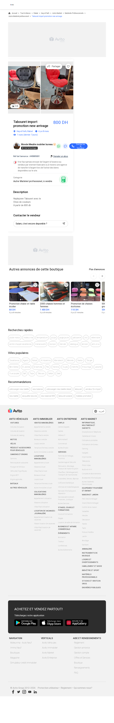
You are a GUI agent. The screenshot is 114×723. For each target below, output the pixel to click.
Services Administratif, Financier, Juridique (66, 498)
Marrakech (58, 360)
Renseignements (82, 667)
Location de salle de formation (69, 522)
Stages (60, 518)
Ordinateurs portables (89, 440)
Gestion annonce (82, 647)
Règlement (79, 642)
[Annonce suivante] (102, 276)
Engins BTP (14, 475)
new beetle (13, 396)
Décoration (86, 520)
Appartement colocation (43, 498)
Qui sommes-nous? (83, 688)
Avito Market (57, 13)
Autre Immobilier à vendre (43, 452)
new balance (37, 389)
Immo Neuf (15, 647)
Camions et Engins (19, 454)
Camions (13, 459)
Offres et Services (82, 657)
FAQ (76, 672)
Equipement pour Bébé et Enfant (92, 489)
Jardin (84, 536)
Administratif (63, 439)
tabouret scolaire (65, 396)
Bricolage (85, 541)
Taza (32, 373)
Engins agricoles (16, 479)
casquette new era (29, 396)
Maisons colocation (41, 503)
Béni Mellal (14, 367)
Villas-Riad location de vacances (42, 529)
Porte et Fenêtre (88, 532)
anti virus (96, 344)
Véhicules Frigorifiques (18, 471)
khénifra (74, 367)
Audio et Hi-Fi (87, 470)
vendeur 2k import (93, 389)
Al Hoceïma (45, 360)
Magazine (14, 657)
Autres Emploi (63, 448)
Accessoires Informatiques (91, 478)
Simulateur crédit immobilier (23, 662)
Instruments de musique (89, 554)
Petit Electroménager (89, 499)
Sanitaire (85, 545)
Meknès (70, 360)
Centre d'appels (63, 427)
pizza (53, 337)
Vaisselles (85, 511)
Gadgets (85, 453)
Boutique (78, 662)
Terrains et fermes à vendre (44, 448)
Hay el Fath (45, 13)
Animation (62, 537)
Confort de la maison (89, 507)
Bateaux (14, 483)
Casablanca (14, 360)
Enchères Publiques (91, 587)
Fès (47, 367)
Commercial (62, 444)
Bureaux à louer (39, 475)
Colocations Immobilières (40, 493)
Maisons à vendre (40, 431)
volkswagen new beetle (19, 389)
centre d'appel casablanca (20, 344)
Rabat (36, 13)
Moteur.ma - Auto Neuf (21, 642)
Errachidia (38, 367)
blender (63, 344)
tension (85, 344)
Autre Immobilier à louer (43, 488)
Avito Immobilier (50, 647)
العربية (101, 411)
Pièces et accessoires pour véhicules (20, 449)
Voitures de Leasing (17, 435)
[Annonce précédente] (93, 276)
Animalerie (87, 549)
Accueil (14, 13)
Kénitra (56, 367)
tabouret (78, 389)
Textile (84, 524)
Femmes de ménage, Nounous (66, 457)
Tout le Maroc (25, 13)
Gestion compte (81, 652)
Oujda (65, 367)
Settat (50, 373)
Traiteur (61, 542)
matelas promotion (83, 396)
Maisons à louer (39, 467)
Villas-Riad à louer (40, 471)
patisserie (77, 337)
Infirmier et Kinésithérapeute (68, 487)
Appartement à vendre (42, 427)
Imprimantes (86, 457)
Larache (98, 367)
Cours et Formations (65, 514)
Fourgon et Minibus (17, 467)
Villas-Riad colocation (42, 507)
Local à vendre (39, 444)
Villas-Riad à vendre (41, 435)
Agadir (26, 360)
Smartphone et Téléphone (91, 432)
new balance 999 (48, 396)
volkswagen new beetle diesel (58, 389)
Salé (58, 373)
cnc (86, 337)
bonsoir (52, 344)
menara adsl (40, 344)
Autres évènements (65, 550)
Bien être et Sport (90, 570)
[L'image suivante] (66, 88)
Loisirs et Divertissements (90, 560)
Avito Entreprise (49, 657)
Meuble (85, 516)
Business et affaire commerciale (67, 527)
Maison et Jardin (90, 495)
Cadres (60, 431)
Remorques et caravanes (19, 463)
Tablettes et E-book (89, 436)
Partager (56, 66)
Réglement (66, 688)
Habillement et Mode (92, 566)
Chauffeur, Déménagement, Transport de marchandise (68, 473)
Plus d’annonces (97, 269)
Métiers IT (61, 435)
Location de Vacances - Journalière (45, 512)
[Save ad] (35, 285)
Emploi (61, 423)
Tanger (89, 360)
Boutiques (15, 652)
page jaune (64, 337)
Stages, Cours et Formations (66, 508)
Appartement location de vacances (43, 518)
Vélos (13, 444)
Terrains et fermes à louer (43, 484)
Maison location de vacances (44, 524)
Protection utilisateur (48, 688)
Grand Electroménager (90, 503)
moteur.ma (28, 337)
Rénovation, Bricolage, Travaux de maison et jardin (68, 467)
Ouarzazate (14, 373)
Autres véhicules (18, 488)
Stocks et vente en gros (91, 582)
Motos (13, 439)
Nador (80, 360)
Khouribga (86, 367)
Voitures (14, 423)
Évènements (64, 533)
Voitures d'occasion (17, 427)
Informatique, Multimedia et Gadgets (88, 425)
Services (62, 452)
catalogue (74, 344)
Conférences (62, 546)
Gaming (85, 449)
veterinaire (95, 337)
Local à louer (38, 479)
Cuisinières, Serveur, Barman (68, 479)
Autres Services (63, 503)
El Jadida (26, 367)
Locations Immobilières (40, 457)
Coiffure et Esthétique (66, 483)
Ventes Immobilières (43, 423)
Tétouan (41, 373)
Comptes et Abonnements (91, 474)
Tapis (84, 528)
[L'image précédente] (14, 88)
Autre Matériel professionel (19, 16)
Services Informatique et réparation (67, 492)
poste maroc (14, 337)
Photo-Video (86, 465)
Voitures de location (17, 431)
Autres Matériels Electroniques (88, 483)
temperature (42, 337)
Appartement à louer (41, 463)
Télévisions (86, 461)
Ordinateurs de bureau (90, 444)
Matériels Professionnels (74, 13)
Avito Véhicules (49, 642)
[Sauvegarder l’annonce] (68, 66)
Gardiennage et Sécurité (67, 462)
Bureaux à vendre (40, 439)
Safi (24, 373)
